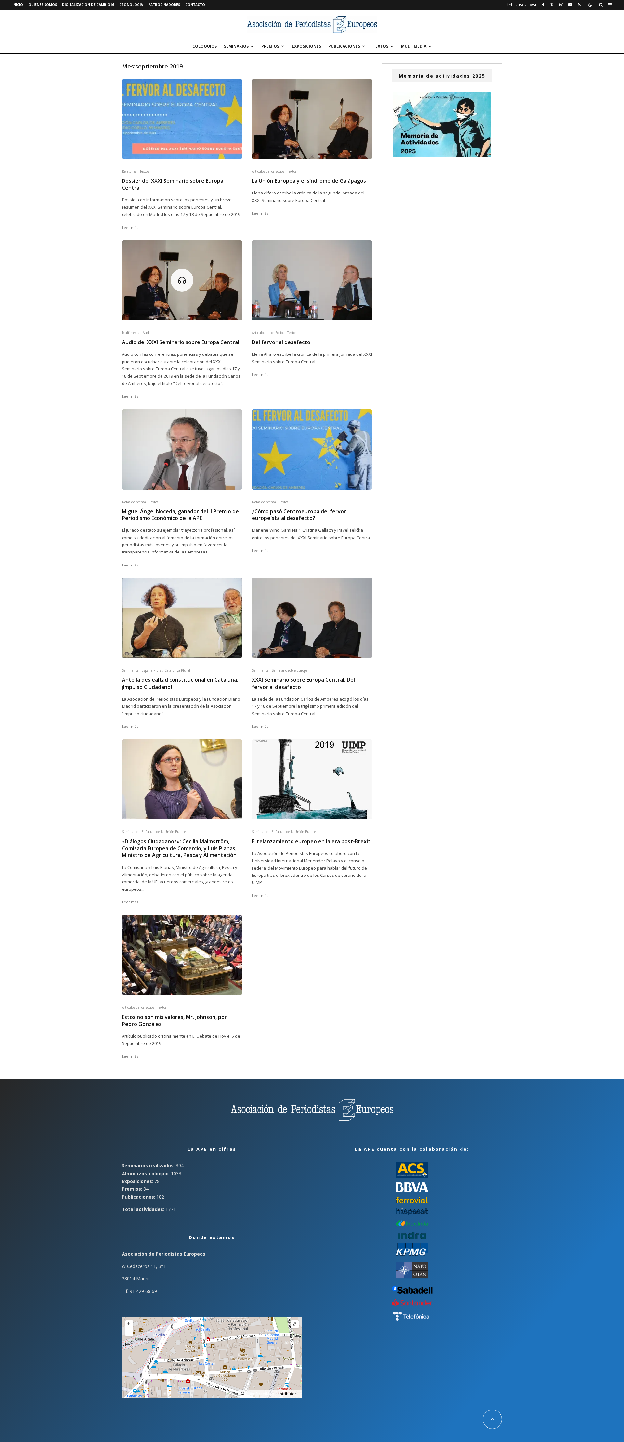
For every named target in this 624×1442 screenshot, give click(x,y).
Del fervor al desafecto (281, 342)
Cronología (131, 4)
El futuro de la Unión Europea (165, 831)
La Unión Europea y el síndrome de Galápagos (309, 181)
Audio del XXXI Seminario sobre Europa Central (180, 342)
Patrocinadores (164, 4)
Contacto (195, 4)
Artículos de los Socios (268, 171)
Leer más (130, 227)
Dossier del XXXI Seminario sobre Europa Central (172, 184)
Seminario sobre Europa (289, 670)
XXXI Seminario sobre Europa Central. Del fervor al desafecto (303, 683)
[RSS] (579, 5)
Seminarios (236, 46)
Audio (147, 332)
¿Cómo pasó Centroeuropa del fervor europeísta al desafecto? (299, 515)
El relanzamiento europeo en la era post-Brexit (311, 841)
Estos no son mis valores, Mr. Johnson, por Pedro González (174, 1020)
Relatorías (129, 171)
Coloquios (204, 46)
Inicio (17, 4)
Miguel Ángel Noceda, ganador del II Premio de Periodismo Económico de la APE (180, 515)
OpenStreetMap (259, 1394)
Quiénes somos (42, 4)
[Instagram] (561, 5)
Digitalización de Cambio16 (88, 4)
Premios (270, 46)
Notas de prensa (134, 502)
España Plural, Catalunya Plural (166, 670)
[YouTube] (570, 5)
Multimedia (413, 46)
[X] (552, 5)
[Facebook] (543, 5)
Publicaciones (344, 46)
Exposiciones (306, 46)
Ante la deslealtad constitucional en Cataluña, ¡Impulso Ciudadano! (180, 683)
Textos (380, 46)
